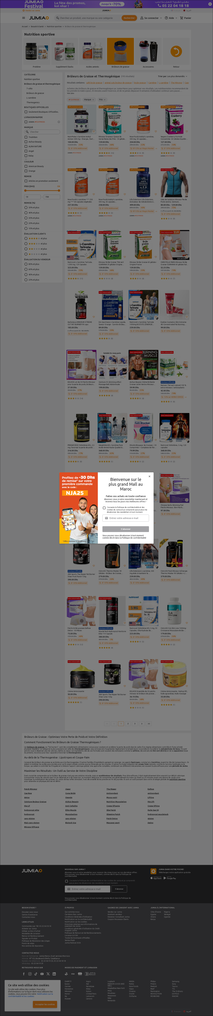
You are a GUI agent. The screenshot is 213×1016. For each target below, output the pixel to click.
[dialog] (106, 508)
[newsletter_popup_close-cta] (149, 476)
